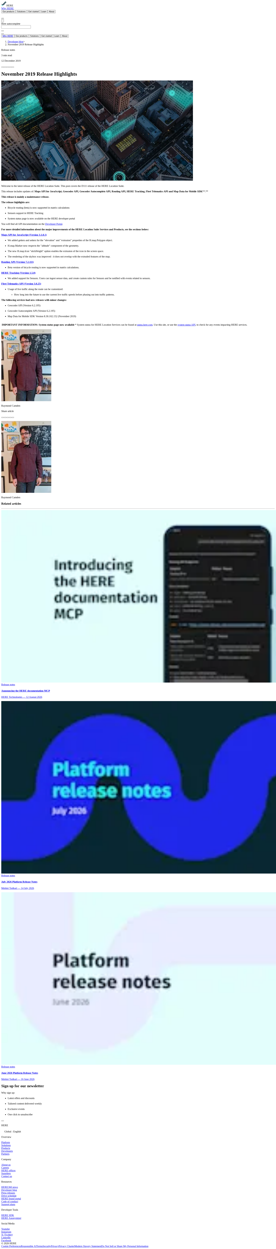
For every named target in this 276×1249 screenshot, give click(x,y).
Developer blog (9, 1190)
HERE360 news (9, 1187)
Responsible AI (28, 1246)
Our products (9, 11)
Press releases (8, 1193)
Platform (5, 1142)
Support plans (8, 1204)
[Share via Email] (10, 67)
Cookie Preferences (11, 1246)
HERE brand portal (11, 1198)
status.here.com (145, 324)
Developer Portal (53, 224)
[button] (138, 1131)
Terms (39, 1246)
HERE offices (8, 1170)
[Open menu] (2, 20)
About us (6, 1164)
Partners (5, 1154)
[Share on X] (7, 67)
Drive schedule (8, 1195)
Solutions (21, 11)
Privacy (55, 1246)
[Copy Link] (13, 67)
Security (47, 1246)
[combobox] (138, 28)
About (51, 11)
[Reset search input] (2, 30)
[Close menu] (2, 33)
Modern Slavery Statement (87, 1246)
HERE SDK (7, 1215)
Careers (5, 1167)
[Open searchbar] (2, 18)
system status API (186, 324)
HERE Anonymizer (11, 1218)
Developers (7, 1151)
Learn (43, 11)
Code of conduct (9, 1201)
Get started (33, 11)
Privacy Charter (66, 1246)
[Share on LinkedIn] (5, 67)
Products (5, 1148)
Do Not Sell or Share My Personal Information (124, 1246)
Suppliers (6, 1173)
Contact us (6, 1176)
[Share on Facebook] (2, 67)
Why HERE (7, 8)
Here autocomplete (10, 23)
